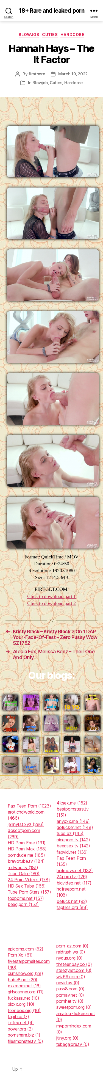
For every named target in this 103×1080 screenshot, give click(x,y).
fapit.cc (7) (18, 1016)
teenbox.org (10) (24, 1010)
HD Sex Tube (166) (27, 886)
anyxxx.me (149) (73, 821)
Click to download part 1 (51, 596)
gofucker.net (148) (75, 827)
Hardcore (72, 34)
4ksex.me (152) (72, 803)
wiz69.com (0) (70, 976)
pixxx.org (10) (21, 1004)
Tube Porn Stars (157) (29, 892)
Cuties (50, 34)
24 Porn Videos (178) (29, 879)
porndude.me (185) (26, 855)
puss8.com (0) (70, 988)
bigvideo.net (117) (74, 883)
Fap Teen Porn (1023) (29, 806)
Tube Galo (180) (24, 873)
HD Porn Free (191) (27, 842)
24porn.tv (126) (72, 876)
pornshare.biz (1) (24, 1035)
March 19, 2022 (73, 73)
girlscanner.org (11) (26, 991)
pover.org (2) (20, 1029)
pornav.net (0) (70, 995)
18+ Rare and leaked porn (51, 10)
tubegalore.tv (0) (72, 1044)
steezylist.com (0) (73, 970)
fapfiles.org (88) (72, 907)
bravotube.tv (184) (26, 861)
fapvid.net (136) (72, 852)
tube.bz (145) (70, 833)
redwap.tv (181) (23, 867)
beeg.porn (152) (23, 904)
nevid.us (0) (67, 982)
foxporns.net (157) (26, 898)
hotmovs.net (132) (75, 870)
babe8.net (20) (22, 979)
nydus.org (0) (69, 958)
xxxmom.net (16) (24, 985)
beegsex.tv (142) (73, 845)
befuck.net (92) (72, 901)
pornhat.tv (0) (69, 1001)
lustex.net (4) (21, 1022)
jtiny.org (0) (67, 1038)
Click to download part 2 (51, 603)
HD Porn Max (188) (27, 849)
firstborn (37, 73)
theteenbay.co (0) (74, 964)
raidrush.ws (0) (70, 952)
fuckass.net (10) (23, 998)
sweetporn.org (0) (73, 1007)
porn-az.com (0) (72, 946)
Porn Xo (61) (20, 955)
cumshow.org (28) (25, 973)
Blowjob (29, 34)
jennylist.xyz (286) (26, 824)
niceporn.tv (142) (73, 839)
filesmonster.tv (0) (25, 1041)
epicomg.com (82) (25, 949)
